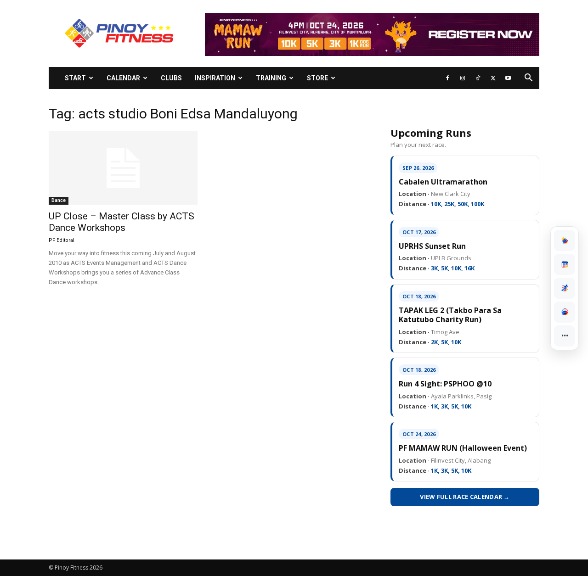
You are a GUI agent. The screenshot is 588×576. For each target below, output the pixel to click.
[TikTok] (478, 78)
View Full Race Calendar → (465, 496)
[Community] (564, 312)
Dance (58, 200)
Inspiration (215, 78)
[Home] (564, 240)
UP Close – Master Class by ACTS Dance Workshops (121, 222)
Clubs (171, 78)
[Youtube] (508, 78)
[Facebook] (447, 78)
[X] (493, 78)
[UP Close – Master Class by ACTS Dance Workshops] (123, 168)
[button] (528, 78)
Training (271, 78)
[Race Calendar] (564, 264)
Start (75, 78)
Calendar (123, 78)
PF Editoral (61, 240)
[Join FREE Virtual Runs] (564, 288)
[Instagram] (462, 78)
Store (317, 78)
